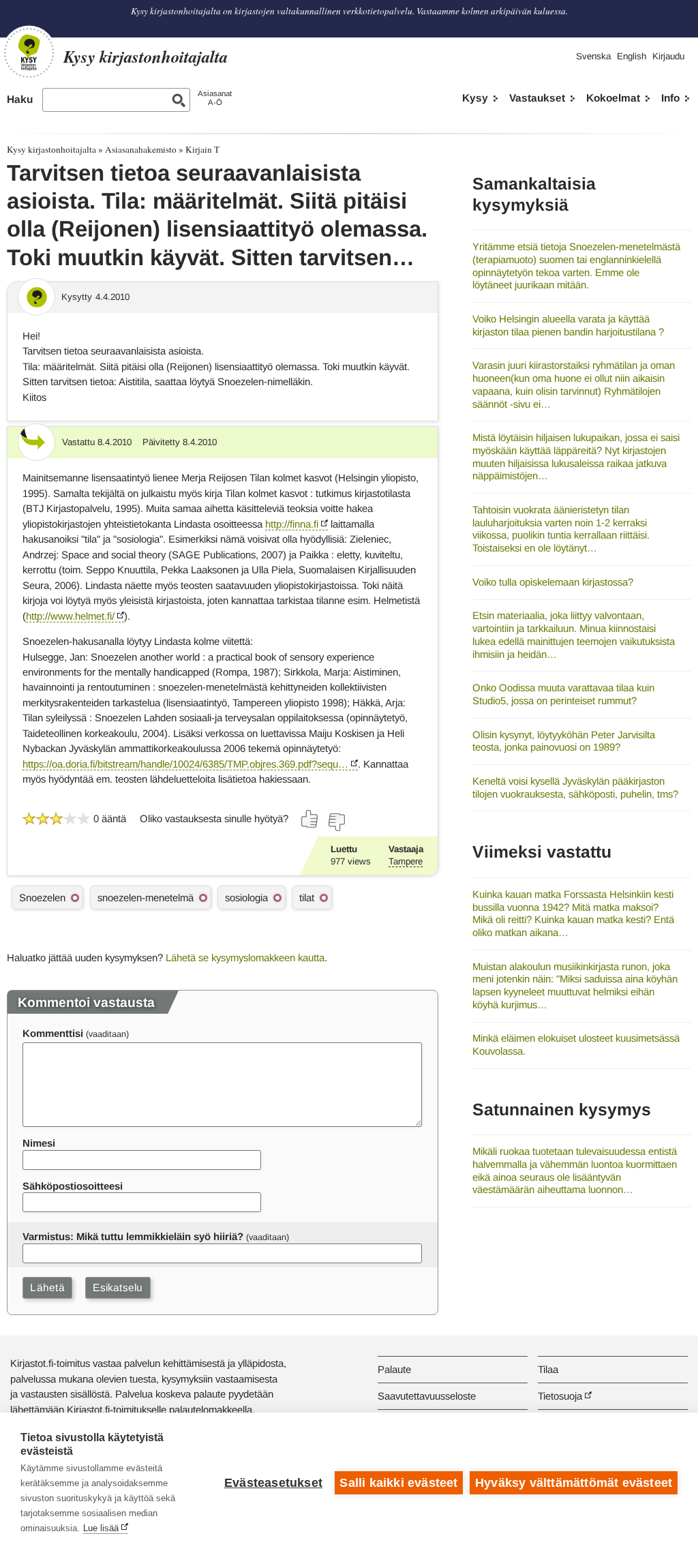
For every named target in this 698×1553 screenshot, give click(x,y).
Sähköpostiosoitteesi (72, 1186)
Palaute (394, 1369)
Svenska (593, 56)
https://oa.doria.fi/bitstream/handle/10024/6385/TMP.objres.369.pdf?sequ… (185, 764)
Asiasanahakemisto (141, 149)
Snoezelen (42, 897)
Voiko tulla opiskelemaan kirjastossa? (552, 582)
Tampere (406, 861)
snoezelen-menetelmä (145, 897)
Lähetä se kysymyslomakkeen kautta (245, 957)
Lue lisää (101, 1528)
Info (670, 98)
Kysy (475, 98)
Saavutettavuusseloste (427, 1396)
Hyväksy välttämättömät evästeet (573, 1483)
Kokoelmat (613, 98)
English (631, 56)
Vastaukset (537, 98)
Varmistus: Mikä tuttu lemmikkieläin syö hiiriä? (132, 1236)
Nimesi (38, 1143)
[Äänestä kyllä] (310, 819)
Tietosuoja (560, 1396)
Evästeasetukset (273, 1483)
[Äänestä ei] (336, 822)
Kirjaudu (668, 56)
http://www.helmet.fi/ (70, 616)
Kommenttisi (52, 1033)
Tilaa (548, 1369)
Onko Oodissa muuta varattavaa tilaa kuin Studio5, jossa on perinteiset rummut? (563, 694)
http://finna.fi (291, 524)
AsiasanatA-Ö (215, 97)
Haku (20, 99)
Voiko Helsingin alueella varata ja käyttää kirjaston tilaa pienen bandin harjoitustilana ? (568, 325)
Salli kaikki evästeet (398, 1483)
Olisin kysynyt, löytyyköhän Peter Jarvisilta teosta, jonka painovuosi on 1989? (563, 741)
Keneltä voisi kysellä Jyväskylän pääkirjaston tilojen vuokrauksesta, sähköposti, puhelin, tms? (575, 787)
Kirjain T (202, 149)
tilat (306, 897)
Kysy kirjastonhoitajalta (51, 149)
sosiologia (246, 897)
